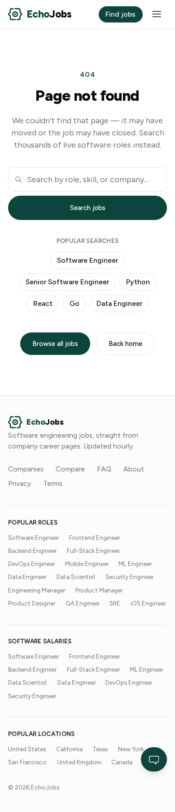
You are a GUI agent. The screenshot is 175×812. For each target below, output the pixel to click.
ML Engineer (135, 563)
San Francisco (27, 762)
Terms (52, 483)
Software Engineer (87, 260)
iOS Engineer (148, 603)
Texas (100, 749)
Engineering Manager (36, 590)
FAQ (104, 469)
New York (131, 749)
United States (27, 749)
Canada (121, 762)
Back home (125, 344)
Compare (70, 469)
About (133, 469)
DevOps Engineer (31, 563)
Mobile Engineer (87, 563)
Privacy (19, 483)
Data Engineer (119, 303)
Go (74, 303)
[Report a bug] (154, 759)
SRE (114, 603)
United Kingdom (79, 762)
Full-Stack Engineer (93, 550)
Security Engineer (129, 576)
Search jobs (87, 208)
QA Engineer (83, 603)
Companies (26, 469)
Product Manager (98, 590)
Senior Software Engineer (67, 282)
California (69, 749)
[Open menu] (157, 14)
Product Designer (31, 603)
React (42, 303)
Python (138, 282)
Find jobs (120, 14)
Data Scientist (76, 576)
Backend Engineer (32, 550)
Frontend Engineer (94, 537)
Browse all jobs (55, 344)
